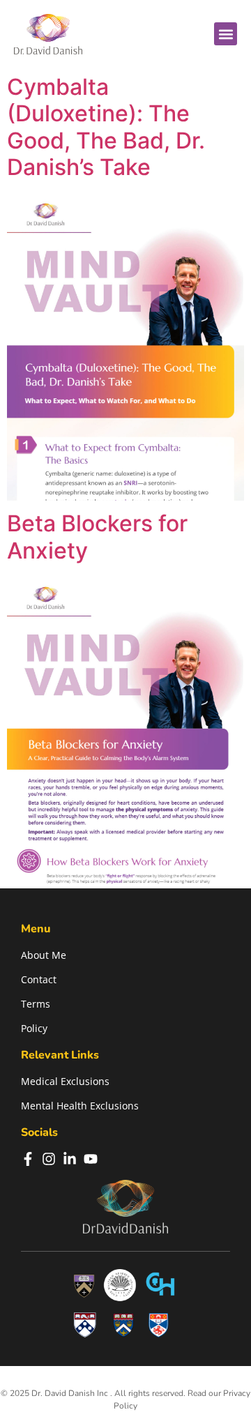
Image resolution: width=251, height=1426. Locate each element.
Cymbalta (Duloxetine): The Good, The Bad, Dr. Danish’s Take (106, 127)
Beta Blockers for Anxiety (97, 536)
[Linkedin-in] (70, 1159)
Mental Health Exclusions (80, 1105)
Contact (38, 979)
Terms (35, 1003)
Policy (34, 1028)
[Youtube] (91, 1159)
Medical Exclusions (65, 1081)
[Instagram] (49, 1159)
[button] (225, 33)
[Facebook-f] (28, 1159)
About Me (43, 955)
